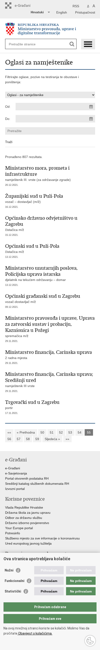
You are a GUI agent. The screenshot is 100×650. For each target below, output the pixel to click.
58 (28, 439)
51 (51, 432)
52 (61, 432)
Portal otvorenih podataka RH (27, 478)
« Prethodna (26, 432)
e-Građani (12, 468)
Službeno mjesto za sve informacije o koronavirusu (42, 538)
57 (18, 439)
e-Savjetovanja (16, 473)
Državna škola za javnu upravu (27, 512)
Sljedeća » (52, 439)
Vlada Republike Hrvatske (24, 507)
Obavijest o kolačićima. (34, 633)
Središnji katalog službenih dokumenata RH (37, 483)
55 (89, 432)
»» (67, 439)
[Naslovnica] (50, 28)
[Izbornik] (88, 44)
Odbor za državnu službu (23, 518)
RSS (76, 6)
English (61, 12)
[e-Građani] (25, 5)
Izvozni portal (15, 489)
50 (42, 432)
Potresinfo (12, 533)
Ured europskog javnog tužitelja (28, 543)
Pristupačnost (85, 12)
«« (9, 432)
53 (70, 432)
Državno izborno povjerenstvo (27, 523)
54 (79, 432)
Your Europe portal (19, 528)
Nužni (9, 570)
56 (9, 439)
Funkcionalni (14, 581)
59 (37, 439)
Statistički (13, 591)
